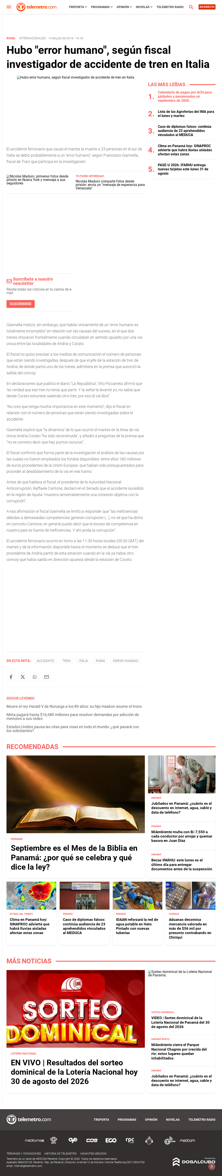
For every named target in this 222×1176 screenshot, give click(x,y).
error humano (125, 661)
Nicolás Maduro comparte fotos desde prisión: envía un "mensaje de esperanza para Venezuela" (110, 184)
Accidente (45, 661)
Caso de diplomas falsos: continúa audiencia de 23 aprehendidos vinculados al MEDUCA (184, 131)
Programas (100, 6)
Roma (100, 661)
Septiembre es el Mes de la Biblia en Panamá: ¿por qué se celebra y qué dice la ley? (74, 857)
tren (66, 661)
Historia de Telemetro (60, 1153)
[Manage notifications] (211, 1166)
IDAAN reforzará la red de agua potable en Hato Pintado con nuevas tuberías (137, 926)
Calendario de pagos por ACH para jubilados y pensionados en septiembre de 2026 (185, 96)
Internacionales (32, 38)
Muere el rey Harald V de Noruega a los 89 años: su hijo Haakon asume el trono (74, 706)
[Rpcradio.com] (130, 1144)
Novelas (143, 6)
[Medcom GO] (34, 1144)
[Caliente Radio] (149, 1144)
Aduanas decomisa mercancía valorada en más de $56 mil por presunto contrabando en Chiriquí (190, 928)
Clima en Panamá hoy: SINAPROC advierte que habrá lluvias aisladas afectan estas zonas (185, 150)
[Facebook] (11, 677)
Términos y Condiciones (24, 1153)
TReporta (76, 6)
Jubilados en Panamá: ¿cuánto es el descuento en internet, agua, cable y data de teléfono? (181, 808)
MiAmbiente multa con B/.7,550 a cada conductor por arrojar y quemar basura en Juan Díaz (181, 836)
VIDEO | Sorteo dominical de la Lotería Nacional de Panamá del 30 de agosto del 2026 (180, 1022)
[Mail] (46, 677)
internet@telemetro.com (28, 1166)
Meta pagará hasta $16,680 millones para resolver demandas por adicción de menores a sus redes (73, 716)
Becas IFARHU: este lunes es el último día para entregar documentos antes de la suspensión (181, 864)
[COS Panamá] (91, 1144)
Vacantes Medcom (93, 1153)
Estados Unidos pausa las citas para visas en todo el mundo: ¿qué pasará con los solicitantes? (73, 728)
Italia (83, 661)
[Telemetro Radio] (168, 1144)
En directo (207, 6)
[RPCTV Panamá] (53, 1144)
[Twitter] (23, 677)
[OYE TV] (72, 1144)
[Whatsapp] (35, 677)
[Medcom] (187, 1144)
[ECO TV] (111, 1144)
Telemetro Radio (170, 6)
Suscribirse (20, 304)
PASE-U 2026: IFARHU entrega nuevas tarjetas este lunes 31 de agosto (183, 169)
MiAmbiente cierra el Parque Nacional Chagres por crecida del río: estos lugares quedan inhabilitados (179, 1051)
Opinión (123, 6)
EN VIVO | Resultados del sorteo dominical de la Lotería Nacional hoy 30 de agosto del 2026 (74, 1072)
